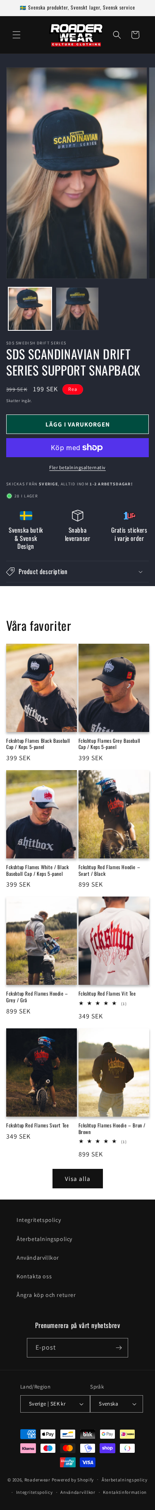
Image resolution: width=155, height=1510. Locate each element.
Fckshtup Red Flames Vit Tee (107, 993)
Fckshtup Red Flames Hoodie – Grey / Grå (37, 996)
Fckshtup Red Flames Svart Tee (37, 1125)
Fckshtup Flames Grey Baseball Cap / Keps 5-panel (110, 743)
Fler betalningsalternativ (77, 467)
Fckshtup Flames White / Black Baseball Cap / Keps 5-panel (37, 870)
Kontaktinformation (125, 1492)
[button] (16, 35)
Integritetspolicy (39, 1220)
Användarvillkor (38, 1257)
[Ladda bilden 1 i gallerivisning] (30, 309)
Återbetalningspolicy (44, 1239)
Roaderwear (37, 1479)
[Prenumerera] (119, 1347)
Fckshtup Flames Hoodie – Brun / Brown (112, 1128)
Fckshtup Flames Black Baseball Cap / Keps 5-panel (38, 743)
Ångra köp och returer (46, 1295)
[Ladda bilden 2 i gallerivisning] (77, 309)
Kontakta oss (34, 1276)
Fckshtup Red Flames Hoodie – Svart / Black (110, 870)
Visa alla (78, 1179)
